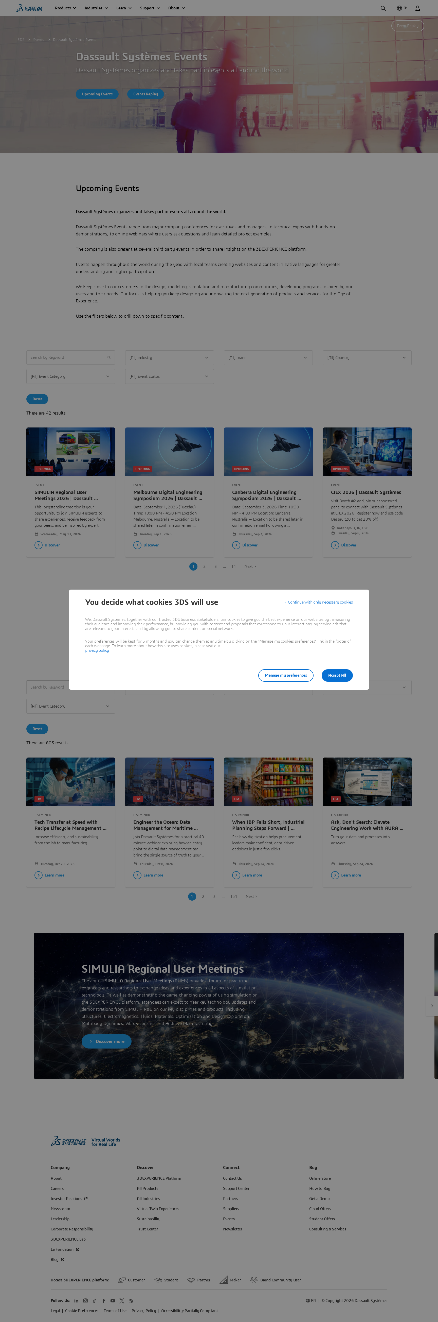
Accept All (337, 675)
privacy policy (97, 650)
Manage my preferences (286, 675)
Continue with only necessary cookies (320, 602)
